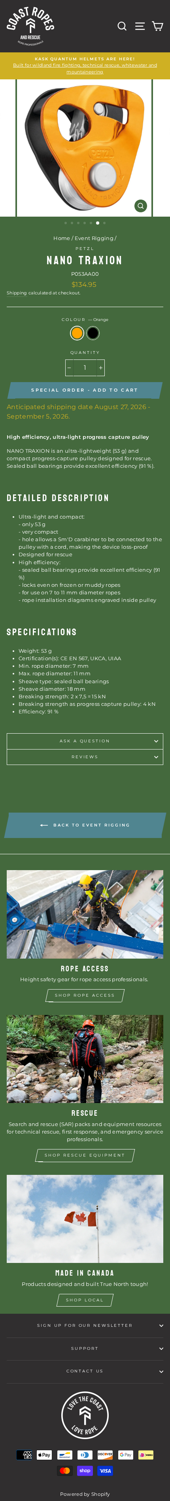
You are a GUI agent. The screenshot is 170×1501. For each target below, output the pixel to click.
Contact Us (85, 1371)
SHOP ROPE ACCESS (85, 995)
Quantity (85, 352)
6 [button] (98, 223)
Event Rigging (94, 238)
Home (61, 238)
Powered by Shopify (85, 1494)
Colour (85, 319)
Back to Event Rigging (90, 825)
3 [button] (79, 224)
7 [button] (105, 224)
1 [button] (66, 224)
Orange (77, 333)
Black (93, 333)
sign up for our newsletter (85, 1325)
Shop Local (85, 1300)
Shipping (17, 293)
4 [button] (85, 224)
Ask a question (85, 741)
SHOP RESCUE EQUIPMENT (85, 1155)
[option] (85, 65)
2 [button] (73, 224)
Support (84, 1348)
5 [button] (92, 224)
